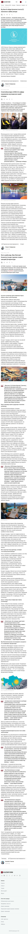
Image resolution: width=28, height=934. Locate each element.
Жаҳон (2, 893)
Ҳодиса (23, 5)
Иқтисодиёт (4, 890)
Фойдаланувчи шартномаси (7, 901)
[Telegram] (7, 15)
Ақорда (13, 5)
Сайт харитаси (4, 919)
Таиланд (3, 858)
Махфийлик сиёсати (5, 903)
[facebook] (9, 875)
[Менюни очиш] (26, 2)
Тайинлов (18, 5)
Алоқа (2, 921)
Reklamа (3, 924)
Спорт (22, 244)
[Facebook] (9, 15)
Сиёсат (2, 885)
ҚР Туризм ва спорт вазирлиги (9, 81)
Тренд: (2, 5)
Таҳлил (2, 888)
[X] (12, 15)
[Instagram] (2, 15)
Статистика (23, 81)
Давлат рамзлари (5, 906)
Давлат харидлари (5, 911)
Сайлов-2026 (8, 5)
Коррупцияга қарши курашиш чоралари (10, 908)
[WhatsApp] (4, 15)
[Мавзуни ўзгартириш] (21, 2)
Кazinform (10, 270)
